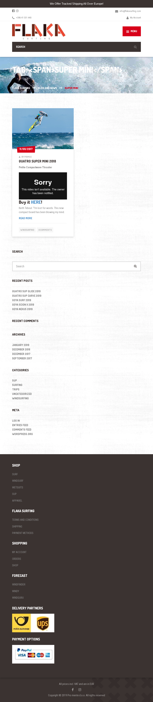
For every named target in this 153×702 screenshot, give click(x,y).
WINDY (15, 591)
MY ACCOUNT (19, 552)
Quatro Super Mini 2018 (37, 161)
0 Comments (45, 229)
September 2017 (22, 358)
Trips (15, 389)
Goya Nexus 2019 (22, 309)
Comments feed (21, 429)
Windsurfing (27, 229)
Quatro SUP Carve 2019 (26, 295)
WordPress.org (22, 434)
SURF (15, 474)
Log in (16, 420)
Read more (31, 218)
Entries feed (20, 425)
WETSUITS (17, 487)
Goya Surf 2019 (21, 300)
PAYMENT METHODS (22, 533)
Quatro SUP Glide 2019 (26, 291)
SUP (14, 380)
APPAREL (17, 500)
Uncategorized (22, 393)
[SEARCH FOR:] (76, 47)
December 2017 (21, 353)
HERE (36, 202)
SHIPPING (17, 526)
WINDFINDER (18, 584)
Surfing (17, 385)
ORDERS (16, 558)
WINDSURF (18, 480)
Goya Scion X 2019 (23, 304)
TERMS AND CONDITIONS (25, 519)
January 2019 (20, 345)
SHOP (15, 565)
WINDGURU (18, 597)
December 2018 (21, 349)
